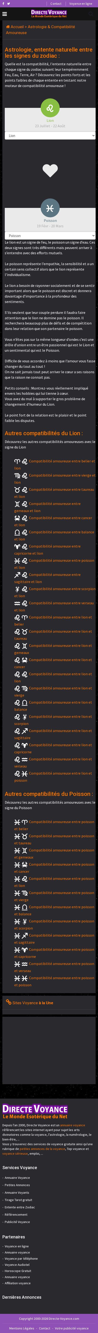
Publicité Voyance (17, 1222)
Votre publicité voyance (72, 1328)
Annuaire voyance (17, 1252)
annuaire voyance (72, 1125)
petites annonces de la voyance (42, 1149)
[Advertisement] (42, 1050)
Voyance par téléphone (21, 1258)
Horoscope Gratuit (18, 1271)
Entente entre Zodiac (20, 1207)
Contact (55, 4)
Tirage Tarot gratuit (18, 1200)
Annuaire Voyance (17, 1177)
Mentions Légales (21, 1328)
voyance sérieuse (15, 1153)
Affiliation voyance (18, 1283)
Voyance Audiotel (17, 1265)
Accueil (17, 26)
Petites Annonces (17, 1185)
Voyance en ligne (80, 4)
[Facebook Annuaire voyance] (3, 3)
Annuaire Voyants (17, 1192)
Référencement (16, 1214)
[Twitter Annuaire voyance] (8, 3)
